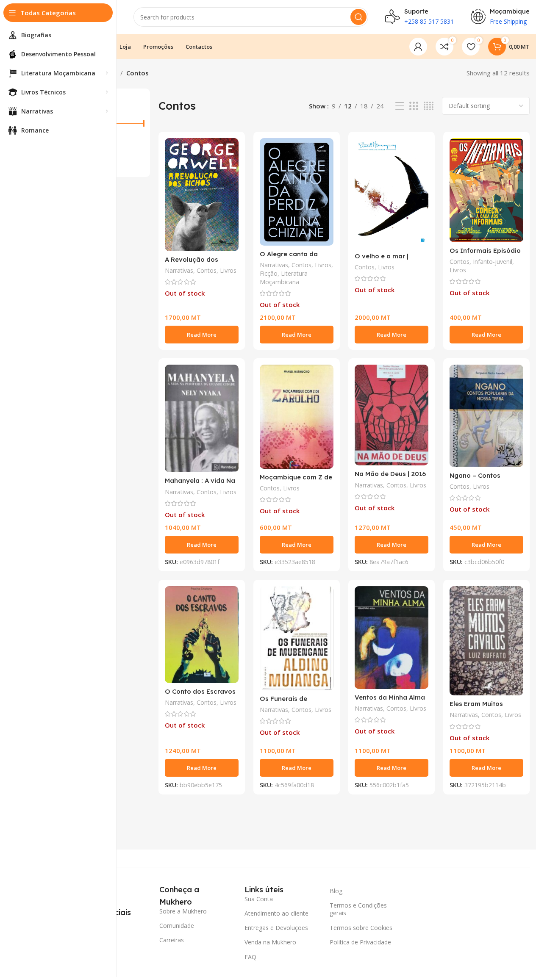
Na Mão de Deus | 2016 (390, 474)
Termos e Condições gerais (358, 909)
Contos (207, 270)
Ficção (269, 273)
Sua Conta (258, 899)
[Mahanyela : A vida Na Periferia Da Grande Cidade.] (202, 418)
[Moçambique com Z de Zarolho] (296, 417)
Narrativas (179, 270)
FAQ (250, 957)
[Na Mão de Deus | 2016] (391, 415)
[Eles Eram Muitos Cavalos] (486, 640)
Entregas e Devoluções (276, 928)
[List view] (399, 106)
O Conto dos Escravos (200, 691)
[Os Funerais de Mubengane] (296, 638)
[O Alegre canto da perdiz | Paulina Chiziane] (296, 192)
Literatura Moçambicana (284, 277)
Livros (228, 270)
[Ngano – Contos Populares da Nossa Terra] (486, 416)
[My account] (418, 46)
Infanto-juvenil (492, 261)
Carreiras (171, 940)
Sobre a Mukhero (183, 911)
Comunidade (176, 926)
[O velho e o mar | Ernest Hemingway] (391, 193)
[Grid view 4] (428, 106)
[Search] (358, 17)
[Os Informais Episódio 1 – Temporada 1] (486, 190)
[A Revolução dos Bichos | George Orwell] (202, 194)
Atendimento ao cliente (276, 913)
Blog (336, 891)
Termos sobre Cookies (361, 928)
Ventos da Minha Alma (390, 697)
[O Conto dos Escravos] (202, 634)
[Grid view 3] (413, 106)
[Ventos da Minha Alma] (391, 637)
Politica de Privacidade (360, 942)
